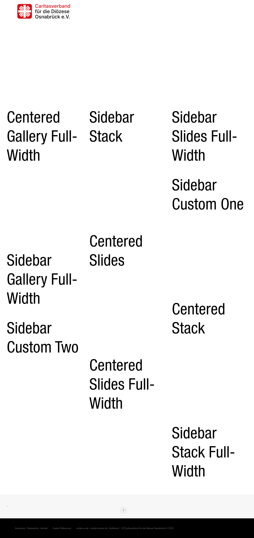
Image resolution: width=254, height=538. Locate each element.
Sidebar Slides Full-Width (204, 136)
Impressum (20, 528)
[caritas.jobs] (43, 11)
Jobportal (120, 11)
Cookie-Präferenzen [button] (62, 528)
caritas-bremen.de (99, 528)
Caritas (138, 11)
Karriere (215, 11)
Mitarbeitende (193, 11)
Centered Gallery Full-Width (42, 136)
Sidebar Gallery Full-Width (42, 279)
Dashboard (114, 528)
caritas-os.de (82, 528)
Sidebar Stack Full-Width (203, 451)
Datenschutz (33, 528)
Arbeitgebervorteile (163, 11)
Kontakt (233, 11)
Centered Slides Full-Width (122, 383)
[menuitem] (121, 11)
